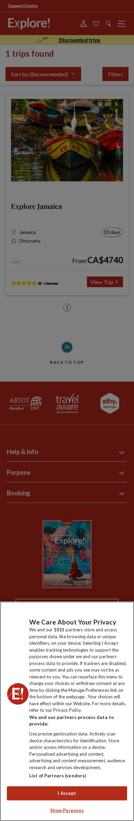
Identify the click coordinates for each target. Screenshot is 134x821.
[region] (67, 711)
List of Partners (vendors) (57, 775)
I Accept (67, 793)
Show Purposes (67, 810)
